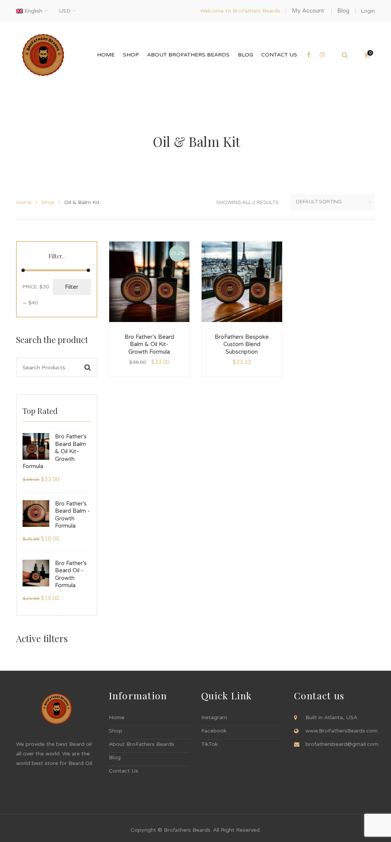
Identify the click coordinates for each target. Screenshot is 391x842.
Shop (48, 202)
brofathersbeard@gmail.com (341, 744)
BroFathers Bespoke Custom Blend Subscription (242, 344)
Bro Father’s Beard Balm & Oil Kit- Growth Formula (149, 344)
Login (368, 11)
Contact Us (123, 771)
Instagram (214, 717)
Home (24, 202)
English (33, 11)
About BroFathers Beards (141, 744)
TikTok (209, 744)
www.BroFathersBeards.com (341, 731)
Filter (71, 286)
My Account (308, 10)
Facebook (213, 731)
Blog (343, 10)
